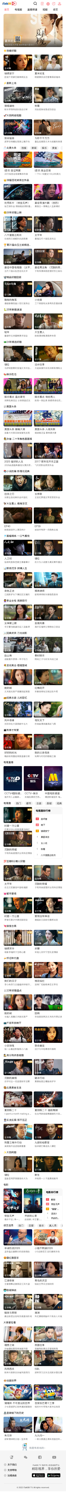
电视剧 (18, 9)
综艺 (55, 9)
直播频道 (32, 9)
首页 (6, 9)
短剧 (45, 9)
